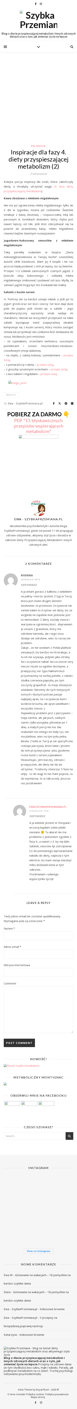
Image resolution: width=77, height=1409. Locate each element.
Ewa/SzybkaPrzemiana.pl (48, 807)
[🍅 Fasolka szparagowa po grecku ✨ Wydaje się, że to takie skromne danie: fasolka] (15, 1233)
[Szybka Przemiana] (38, 19)
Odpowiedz (29, 585)
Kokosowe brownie (52, 1309)
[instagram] (41, 3)
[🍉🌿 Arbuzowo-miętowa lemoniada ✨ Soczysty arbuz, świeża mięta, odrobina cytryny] (38, 1209)
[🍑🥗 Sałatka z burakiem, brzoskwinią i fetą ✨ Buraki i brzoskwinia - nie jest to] (15, 1185)
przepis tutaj (44, 364)
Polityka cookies (35, 1394)
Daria (7, 1292)
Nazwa (9, 928)
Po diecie (38, 146)
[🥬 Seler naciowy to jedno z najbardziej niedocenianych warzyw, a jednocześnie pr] (62, 1185)
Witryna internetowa (17, 965)
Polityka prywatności (57, 1394)
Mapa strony (38, 1397)
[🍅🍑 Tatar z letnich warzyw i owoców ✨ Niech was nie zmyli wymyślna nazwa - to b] (15, 1209)
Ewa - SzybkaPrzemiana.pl (25, 403)
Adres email (12, 947)
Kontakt (20, 1394)
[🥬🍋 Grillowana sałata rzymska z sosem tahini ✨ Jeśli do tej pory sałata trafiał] (38, 1185)
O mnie (11, 1394)
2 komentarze (38, 173)
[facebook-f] (36, 3)
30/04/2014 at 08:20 (30, 579)
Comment (10, 983)
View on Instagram (38, 1251)
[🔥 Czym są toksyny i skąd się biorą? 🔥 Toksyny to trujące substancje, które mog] (62, 1209)
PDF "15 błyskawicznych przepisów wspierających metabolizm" (38, 426)
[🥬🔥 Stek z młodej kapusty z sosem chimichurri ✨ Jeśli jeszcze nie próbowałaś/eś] (62, 1233)
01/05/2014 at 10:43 (39, 810)
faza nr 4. (11, 394)
